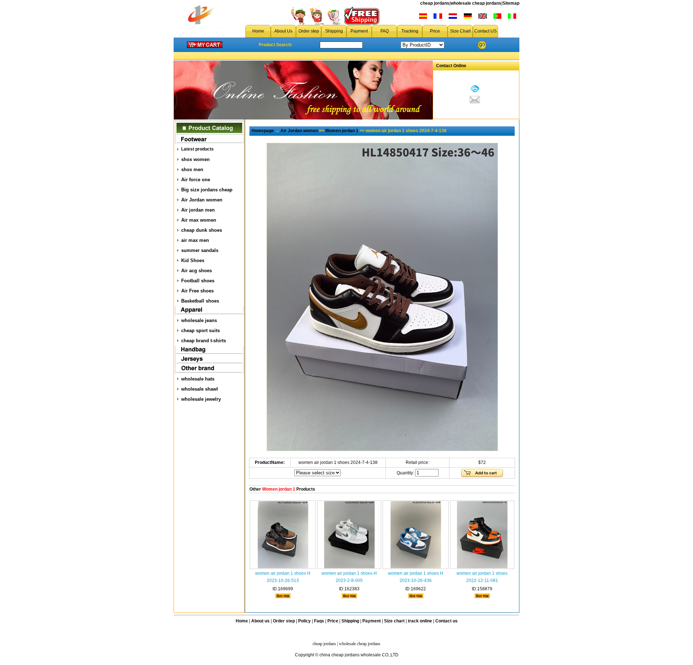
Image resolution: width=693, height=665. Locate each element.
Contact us (446, 620)
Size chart (394, 620)
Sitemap (510, 3)
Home (258, 31)
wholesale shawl (199, 389)
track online (420, 620)
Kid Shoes (192, 260)
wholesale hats (197, 379)
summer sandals (199, 250)
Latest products (197, 149)
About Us (283, 31)
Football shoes (197, 280)
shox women (195, 159)
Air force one (195, 179)
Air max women (198, 220)
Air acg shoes (196, 270)
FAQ (384, 31)
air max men (195, 240)
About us (260, 620)
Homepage (263, 130)
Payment (359, 31)
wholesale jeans (199, 320)
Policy (304, 620)
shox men (192, 169)
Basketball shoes (200, 301)
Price (435, 31)
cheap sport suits (200, 330)
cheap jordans (434, 3)
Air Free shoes (197, 291)
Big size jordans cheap (206, 189)
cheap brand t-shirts (203, 340)
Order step (308, 31)
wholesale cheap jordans (475, 3)
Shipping (334, 31)
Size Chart (460, 31)
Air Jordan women (201, 200)
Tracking (409, 31)
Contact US (485, 31)
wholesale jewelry (201, 399)
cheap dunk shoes (201, 230)
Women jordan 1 (341, 130)
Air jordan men (198, 210)
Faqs (319, 620)
